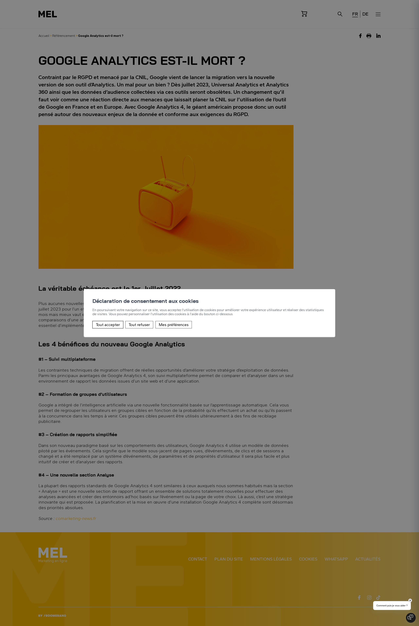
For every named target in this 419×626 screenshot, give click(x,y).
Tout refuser (139, 324)
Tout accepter (108, 324)
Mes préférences (174, 324)
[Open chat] (411, 618)
